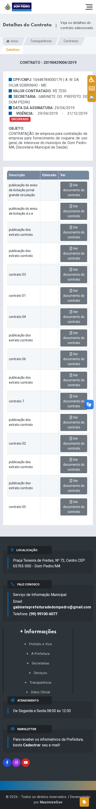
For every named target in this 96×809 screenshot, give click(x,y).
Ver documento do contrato (74, 190)
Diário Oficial (40, 692)
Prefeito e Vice (40, 644)
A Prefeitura (40, 654)
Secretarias (40, 663)
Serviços (40, 673)
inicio (14, 41)
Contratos (71, 41)
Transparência (40, 41)
